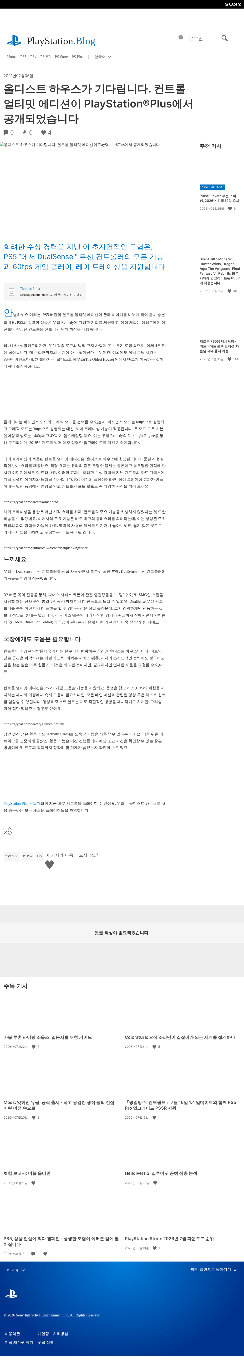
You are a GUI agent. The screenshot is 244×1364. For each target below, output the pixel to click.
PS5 (23, 57)
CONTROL (11, 856)
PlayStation (61, 40)
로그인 (196, 38)
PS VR (45, 57)
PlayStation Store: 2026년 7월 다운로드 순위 (169, 1238)
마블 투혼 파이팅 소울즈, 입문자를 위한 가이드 (48, 1037)
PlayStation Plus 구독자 (22, 803)
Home (11, 57)
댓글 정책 (46, 1342)
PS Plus (77, 57)
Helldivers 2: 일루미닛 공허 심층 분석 (161, 1173)
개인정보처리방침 (53, 1334)
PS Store (61, 57)
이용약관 (12, 1334)
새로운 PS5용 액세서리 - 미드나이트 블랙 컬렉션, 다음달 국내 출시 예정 (219, 346)
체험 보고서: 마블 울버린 (27, 1173)
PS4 (33, 57)
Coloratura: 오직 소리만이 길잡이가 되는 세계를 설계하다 (180, 1037)
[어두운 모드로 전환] (181, 38)
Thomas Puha (30, 289)
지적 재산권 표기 (19, 1342)
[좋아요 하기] (230, 208)
